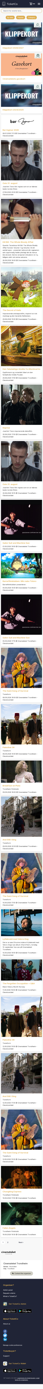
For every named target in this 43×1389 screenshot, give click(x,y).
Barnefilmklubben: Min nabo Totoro (19, 581)
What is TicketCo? (10, 1296)
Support (6, 1356)
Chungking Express (12, 1191)
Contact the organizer (22, 1273)
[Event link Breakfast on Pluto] (21, 772)
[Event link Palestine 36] (21, 724)
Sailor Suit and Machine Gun (16, 543)
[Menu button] (39, 3)
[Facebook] (21, 1331)
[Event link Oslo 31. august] (21, 160)
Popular (21, 17)
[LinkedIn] (21, 1339)
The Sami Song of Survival (15, 691)
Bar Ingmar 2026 (11, 130)
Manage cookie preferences (12, 1345)
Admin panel (8, 1290)
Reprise (6, 428)
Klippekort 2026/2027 (13, 48)
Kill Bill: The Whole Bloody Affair (18, 242)
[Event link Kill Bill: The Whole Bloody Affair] (21, 219)
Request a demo (9, 1293)
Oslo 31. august (10, 183)
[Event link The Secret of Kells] (21, 287)
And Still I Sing (9, 840)
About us (6, 1324)
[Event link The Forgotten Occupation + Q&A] (21, 970)
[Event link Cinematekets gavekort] (21, 64)
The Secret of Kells (12, 310)
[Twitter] (21, 1335)
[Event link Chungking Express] (21, 1177)
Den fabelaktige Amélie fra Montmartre (21, 369)
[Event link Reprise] (21, 405)
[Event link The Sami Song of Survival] (21, 668)
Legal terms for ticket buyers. (26, 1378)
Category (31, 17)
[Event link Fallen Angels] (21, 1213)
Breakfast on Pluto (11, 786)
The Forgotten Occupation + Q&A (19, 983)
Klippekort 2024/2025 (13, 110)
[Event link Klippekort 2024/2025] (21, 95)
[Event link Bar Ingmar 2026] (21, 121)
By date (10, 17)
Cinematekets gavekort (14, 79)
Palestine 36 (8, 747)
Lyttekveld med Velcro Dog (15, 939)
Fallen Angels (9, 1228)
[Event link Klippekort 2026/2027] (21, 33)
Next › (21, 1242)
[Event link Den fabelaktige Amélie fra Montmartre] (21, 346)
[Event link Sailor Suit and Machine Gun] (21, 520)
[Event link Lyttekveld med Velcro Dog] (21, 922)
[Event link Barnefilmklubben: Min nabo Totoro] (21, 565)
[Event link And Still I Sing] (21, 816)
